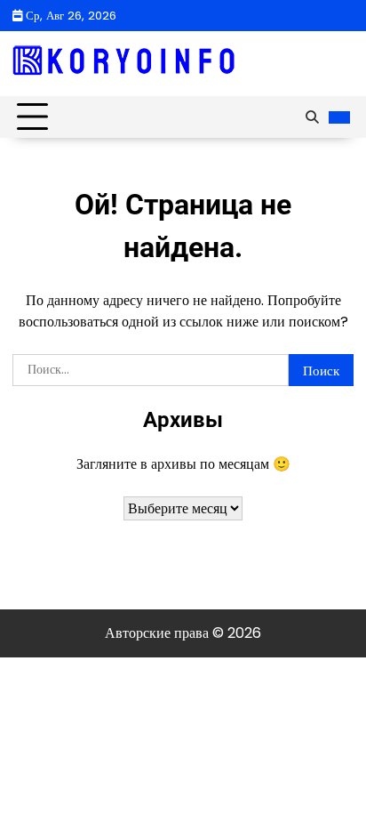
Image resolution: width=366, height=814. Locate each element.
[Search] (311, 117)
